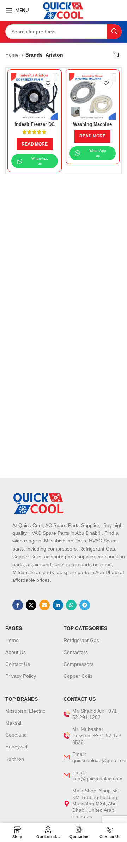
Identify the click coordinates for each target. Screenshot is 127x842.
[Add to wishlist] (48, 83)
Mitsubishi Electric (25, 711)
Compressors (78, 664)
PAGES (13, 628)
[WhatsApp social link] (71, 605)
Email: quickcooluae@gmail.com (97, 757)
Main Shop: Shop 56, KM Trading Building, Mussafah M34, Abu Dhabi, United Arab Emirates (95, 803)
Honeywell (16, 747)
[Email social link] (44, 605)
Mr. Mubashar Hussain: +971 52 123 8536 (96, 735)
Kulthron (14, 759)
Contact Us (17, 664)
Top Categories (85, 628)
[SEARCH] (114, 31)
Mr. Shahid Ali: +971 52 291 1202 (94, 714)
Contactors (76, 652)
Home (12, 55)
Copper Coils (78, 676)
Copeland (16, 735)
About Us (15, 652)
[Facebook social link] (17, 605)
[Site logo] (63, 10)
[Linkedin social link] (58, 605)
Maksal (13, 723)
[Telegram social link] (84, 605)
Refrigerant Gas (81, 640)
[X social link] (31, 605)
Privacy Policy (20, 676)
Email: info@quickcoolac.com (97, 776)
